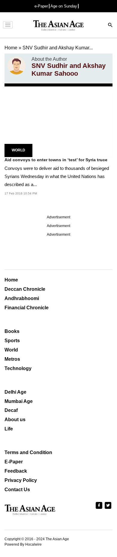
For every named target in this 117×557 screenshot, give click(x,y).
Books (12, 331)
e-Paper (41, 6)
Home (11, 279)
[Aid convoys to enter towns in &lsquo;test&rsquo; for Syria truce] (58, 124)
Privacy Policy (20, 480)
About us (15, 419)
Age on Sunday (63, 6)
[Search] (110, 25)
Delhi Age (15, 392)
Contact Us (17, 489)
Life (8, 428)
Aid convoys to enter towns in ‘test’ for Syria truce (55, 159)
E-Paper (13, 461)
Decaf (11, 410)
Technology (18, 368)
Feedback (15, 471)
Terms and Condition (28, 452)
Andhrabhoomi (21, 298)
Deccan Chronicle (24, 289)
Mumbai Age (18, 401)
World (18, 150)
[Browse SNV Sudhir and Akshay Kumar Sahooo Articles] (17, 67)
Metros (12, 359)
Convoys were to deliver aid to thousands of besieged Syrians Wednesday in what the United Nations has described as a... (56, 176)
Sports (12, 340)
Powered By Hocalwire (23, 544)
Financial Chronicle (26, 307)
